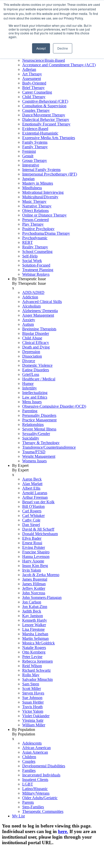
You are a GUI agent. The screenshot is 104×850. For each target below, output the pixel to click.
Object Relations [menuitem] (35, 210)
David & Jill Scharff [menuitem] (38, 529)
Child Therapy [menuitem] (33, 97)
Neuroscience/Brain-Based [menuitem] (43, 60)
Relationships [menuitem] (33, 424)
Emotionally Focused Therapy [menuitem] (46, 124)
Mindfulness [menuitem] (32, 188)
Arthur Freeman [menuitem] (35, 497)
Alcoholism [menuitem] (31, 306)
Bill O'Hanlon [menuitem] (33, 506)
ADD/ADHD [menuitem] (33, 292)
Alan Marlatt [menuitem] (32, 484)
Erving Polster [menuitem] (33, 547)
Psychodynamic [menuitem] (34, 238)
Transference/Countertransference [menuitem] (49, 447)
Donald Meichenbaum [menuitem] (40, 534)
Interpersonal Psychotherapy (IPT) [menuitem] (49, 174)
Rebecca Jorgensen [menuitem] (37, 661)
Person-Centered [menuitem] (35, 219)
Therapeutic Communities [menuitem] (42, 811)
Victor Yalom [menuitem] (32, 711)
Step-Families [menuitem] (33, 807)
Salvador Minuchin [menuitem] (37, 679)
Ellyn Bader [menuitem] (31, 538)
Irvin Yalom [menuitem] (31, 570)
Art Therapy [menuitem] (32, 74)
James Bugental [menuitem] (34, 579)
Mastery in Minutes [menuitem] (37, 183)
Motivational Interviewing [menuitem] (43, 192)
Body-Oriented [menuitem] (34, 83)
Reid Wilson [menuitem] (32, 666)
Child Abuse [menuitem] (32, 338)
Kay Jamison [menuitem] (32, 616)
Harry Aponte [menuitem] (33, 561)
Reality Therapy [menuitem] (35, 247)
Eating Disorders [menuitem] (35, 370)
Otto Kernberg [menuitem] (33, 652)
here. (63, 831)
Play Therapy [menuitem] (33, 224)
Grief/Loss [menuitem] (30, 374)
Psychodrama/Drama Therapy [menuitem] (46, 233)
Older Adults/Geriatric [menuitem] (40, 798)
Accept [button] (41, 48)
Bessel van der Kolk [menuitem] (38, 502)
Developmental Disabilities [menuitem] (43, 766)
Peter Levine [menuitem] (32, 657)
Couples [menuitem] (28, 761)
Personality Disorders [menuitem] (39, 415)
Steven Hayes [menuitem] (33, 693)
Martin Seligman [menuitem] (35, 638)
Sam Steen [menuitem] (30, 684)
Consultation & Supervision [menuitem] (44, 106)
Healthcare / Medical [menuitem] (38, 379)
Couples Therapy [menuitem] (36, 110)
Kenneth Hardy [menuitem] (34, 620)
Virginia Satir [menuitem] (32, 720)
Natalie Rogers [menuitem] (34, 647)
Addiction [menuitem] (30, 297)
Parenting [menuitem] (29, 411)
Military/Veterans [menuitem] (35, 793)
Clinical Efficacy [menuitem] (35, 342)
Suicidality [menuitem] (30, 438)
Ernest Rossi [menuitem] (32, 543)
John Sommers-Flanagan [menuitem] (42, 597)
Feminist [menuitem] (29, 151)
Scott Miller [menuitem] (31, 688)
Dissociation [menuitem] (32, 356)
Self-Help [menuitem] (30, 256)
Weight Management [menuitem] (38, 456)
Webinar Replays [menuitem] (35, 274)
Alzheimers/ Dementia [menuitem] (40, 311)
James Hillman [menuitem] (34, 584)
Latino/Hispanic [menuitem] (35, 789)
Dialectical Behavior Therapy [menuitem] (45, 119)
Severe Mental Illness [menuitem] (39, 429)
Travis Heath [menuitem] (32, 707)
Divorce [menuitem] (28, 361)
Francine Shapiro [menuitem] (35, 552)
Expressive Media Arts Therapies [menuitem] (48, 138)
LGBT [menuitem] (27, 784)
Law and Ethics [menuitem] (34, 397)
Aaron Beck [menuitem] (32, 479)
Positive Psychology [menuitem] (38, 229)
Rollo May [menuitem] (30, 675)
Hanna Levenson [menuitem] (35, 556)
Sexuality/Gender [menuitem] (36, 433)
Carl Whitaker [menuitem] (33, 515)
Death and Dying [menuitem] (36, 347)
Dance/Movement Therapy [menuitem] (43, 115)
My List (18, 816)
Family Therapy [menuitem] (35, 147)
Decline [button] (62, 48)
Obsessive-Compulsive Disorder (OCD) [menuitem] (54, 406)
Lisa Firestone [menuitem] (33, 629)
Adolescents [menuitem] (32, 743)
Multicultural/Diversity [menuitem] (40, 197)
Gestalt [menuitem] (27, 156)
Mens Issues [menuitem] (32, 402)
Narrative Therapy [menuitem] (36, 206)
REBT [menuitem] (27, 242)
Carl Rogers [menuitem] (31, 511)
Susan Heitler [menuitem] (33, 702)
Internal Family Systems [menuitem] (41, 169)
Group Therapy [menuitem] (34, 160)
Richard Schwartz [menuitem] (36, 670)
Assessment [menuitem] (31, 78)
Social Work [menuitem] (32, 260)
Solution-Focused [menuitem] (36, 265)
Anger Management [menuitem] (38, 315)
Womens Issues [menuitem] (34, 461)
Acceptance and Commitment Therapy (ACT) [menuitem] (59, 65)
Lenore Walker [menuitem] (34, 625)
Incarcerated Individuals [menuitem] (41, 775)
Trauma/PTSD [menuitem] (33, 452)
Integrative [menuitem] (30, 165)
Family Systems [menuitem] (34, 142)
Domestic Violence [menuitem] (37, 365)
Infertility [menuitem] (29, 388)
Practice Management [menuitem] (39, 420)
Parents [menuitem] (28, 802)
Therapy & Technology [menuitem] (41, 443)
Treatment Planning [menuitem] (37, 270)
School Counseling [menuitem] (37, 251)
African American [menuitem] (36, 748)
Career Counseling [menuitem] (37, 92)
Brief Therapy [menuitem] (33, 87)
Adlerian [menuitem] (29, 69)
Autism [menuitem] (28, 324)
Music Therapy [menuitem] (34, 201)
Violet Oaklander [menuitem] (35, 716)
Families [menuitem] (29, 770)
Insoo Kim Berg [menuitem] (35, 565)
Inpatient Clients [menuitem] (35, 779)
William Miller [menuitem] (33, 725)
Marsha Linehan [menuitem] (35, 634)
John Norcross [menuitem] (33, 593)
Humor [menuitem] (28, 383)
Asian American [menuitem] (35, 752)
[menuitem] (57, 161)
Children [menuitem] (29, 757)
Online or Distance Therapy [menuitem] (44, 215)
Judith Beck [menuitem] (31, 611)
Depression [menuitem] (31, 352)
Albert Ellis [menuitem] (31, 488)
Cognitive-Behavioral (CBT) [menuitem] (45, 101)
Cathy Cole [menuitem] (31, 520)
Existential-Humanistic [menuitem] (40, 133)
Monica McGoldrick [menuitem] (38, 643)
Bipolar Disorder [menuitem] (35, 333)
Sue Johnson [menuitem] (32, 697)
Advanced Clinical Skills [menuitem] (42, 301)
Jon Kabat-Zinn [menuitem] (34, 606)
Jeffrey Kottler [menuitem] (33, 588)
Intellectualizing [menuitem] (34, 392)
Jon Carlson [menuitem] (31, 602)
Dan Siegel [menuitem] (31, 524)
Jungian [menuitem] (28, 179)
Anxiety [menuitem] (28, 320)
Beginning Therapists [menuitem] (39, 329)
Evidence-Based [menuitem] (35, 128)
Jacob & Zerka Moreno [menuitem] (40, 575)
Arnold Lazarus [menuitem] (34, 493)
